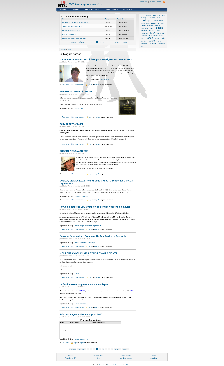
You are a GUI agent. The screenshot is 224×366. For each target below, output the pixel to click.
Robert (77, 108)
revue (77, 226)
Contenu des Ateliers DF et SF (72, 30)
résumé (155, 35)
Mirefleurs (144, 30)
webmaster (161, 44)
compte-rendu (158, 20)
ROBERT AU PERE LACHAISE (76, 91)
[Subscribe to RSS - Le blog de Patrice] (164, 2)
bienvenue (152, 18)
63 (143, 15)
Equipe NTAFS (98, 356)
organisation (97, 226)
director (143, 25)
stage (82, 226)
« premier (72, 42)
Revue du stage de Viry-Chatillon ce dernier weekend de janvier (95, 206)
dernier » (125, 42)
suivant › (117, 42)
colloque (85, 196)
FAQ (98, 358)
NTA (109, 79)
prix (88, 339)
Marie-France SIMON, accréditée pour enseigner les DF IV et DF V (96, 59)
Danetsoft (101, 364)
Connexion (143, 2)
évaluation (88, 226)
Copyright (153, 358)
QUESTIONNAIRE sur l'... (71, 34)
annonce (78, 196)
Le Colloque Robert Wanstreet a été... (75, 38)
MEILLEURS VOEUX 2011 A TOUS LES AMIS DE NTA (88, 253)
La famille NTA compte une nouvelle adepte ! (84, 284)
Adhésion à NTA (70, 358)
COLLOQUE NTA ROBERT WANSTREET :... (77, 22)
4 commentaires (79, 144)
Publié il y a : (121, 19)
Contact (153, 356)
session (157, 38)
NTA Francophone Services (85, 4)
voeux (77, 274)
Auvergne (144, 18)
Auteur (107, 19)
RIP (82, 108)
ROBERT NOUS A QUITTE (74, 151)
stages (159, 41)
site (163, 38)
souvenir (144, 41)
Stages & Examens (91, 9)
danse (77, 243)
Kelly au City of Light (71, 124)
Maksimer (128, 364)
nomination (144, 33)
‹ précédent (81, 42)
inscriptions (144, 28)
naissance (83, 304)
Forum (74, 9)
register (96, 85)
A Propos (124, 9)
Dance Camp (145, 23)
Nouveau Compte (155, 2)
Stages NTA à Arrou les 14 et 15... (73, 26)
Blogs (69, 49)
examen (82, 339)
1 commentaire (79, 85)
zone (142, 46)
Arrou (163, 15)
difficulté (161, 23)
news (158, 30)
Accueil (63, 9)
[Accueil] (62, 6)
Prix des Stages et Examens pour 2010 (81, 314)
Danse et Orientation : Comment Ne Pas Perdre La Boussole (93, 236)
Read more (65, 85)
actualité (104, 79)
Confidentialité (126, 356)
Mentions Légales (126, 358)
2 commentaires (79, 117)
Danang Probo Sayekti (113, 364)
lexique (159, 27)
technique (92, 243)
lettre (151, 28)
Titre (63, 19)
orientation (83, 243)
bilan (158, 18)
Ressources (109, 9)
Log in (90, 85)
